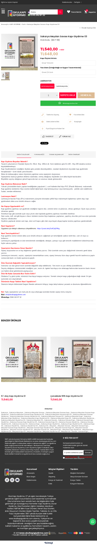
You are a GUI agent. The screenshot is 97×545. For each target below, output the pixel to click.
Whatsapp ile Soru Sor (70, 103)
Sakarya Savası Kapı (66, 420)
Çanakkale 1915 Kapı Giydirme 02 (66, 396)
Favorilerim (76, 12)
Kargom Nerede (77, 484)
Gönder (88, 452)
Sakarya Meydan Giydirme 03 (13, 420)
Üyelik (50, 473)
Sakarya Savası (50, 420)
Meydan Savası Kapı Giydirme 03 (40, 427)
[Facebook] (7, 480)
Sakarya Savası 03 (19, 424)
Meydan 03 (65, 431)
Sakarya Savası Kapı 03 (47, 422)
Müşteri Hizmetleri (77, 473)
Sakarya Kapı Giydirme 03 (71, 424)
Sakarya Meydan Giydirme (83, 418)
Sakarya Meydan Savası (34, 412)
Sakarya (4, 412)
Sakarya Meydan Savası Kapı (57, 412)
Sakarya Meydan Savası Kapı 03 (58, 414)
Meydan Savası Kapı (80, 426)
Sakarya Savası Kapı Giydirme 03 (23, 422)
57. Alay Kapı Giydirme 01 (13, 396)
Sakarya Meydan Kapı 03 (61, 418)
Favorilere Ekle (24, 363)
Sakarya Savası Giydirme (69, 422)
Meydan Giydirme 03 (51, 431)
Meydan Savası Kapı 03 (64, 427)
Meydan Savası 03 (41, 429)
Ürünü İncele (35, 363)
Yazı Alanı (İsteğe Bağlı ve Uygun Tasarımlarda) (60, 68)
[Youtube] (17, 480)
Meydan (53, 426)
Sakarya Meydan (16, 412)
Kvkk (50, 484)
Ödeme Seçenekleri (56, 154)
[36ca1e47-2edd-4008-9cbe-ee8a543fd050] (69, 533)
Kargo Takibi (75, 480)
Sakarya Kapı (34, 424)
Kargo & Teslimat (55, 480)
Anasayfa (30, 473)
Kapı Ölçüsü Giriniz (48, 58)
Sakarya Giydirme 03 (29, 426)
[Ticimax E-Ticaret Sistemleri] (48, 543)
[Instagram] (12, 480)
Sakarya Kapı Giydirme (50, 424)
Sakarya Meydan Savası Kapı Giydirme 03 (27, 414)
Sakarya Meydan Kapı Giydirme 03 (35, 418)
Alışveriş (51, 477)
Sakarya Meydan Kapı (74, 416)
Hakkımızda (67, 2)
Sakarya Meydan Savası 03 (52, 416)
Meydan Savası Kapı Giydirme (13, 427)
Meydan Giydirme (34, 431)
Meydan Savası (64, 426)
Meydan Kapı (55, 429)
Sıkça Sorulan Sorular (79, 477)
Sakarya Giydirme (12, 426)
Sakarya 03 (43, 426)
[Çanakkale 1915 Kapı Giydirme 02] (73, 359)
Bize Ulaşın (31, 477)
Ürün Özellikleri (23, 154)
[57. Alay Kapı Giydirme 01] (24, 359)
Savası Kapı (83, 431)
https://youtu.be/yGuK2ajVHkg (48, 228)
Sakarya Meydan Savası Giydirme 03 (25, 416)
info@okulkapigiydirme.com (15, 295)
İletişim (77, 2)
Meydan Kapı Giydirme (72, 429)
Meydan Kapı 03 (19, 431)
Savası (74, 431)
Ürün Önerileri (74, 154)
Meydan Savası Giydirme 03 (21, 429)
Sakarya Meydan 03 (35, 420)
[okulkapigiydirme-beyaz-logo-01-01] (15, 472)
